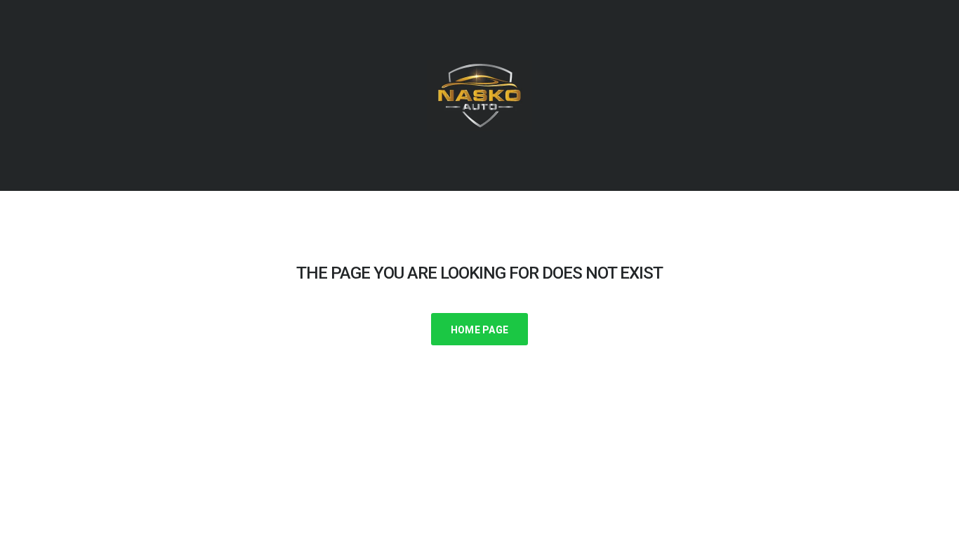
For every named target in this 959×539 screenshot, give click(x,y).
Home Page (480, 329)
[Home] (479, 94)
